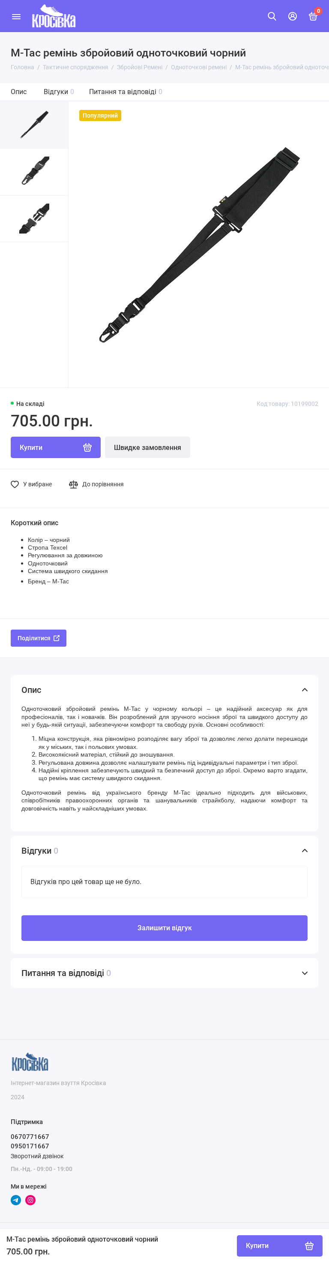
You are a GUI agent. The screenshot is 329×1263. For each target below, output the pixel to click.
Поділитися (34, 638)
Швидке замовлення (147, 448)
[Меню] (16, 16)
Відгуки (59, 92)
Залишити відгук (165, 928)
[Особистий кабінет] (292, 16)
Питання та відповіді (125, 92)
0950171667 (30, 1146)
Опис (19, 92)
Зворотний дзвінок (37, 1156)
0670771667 (30, 1137)
